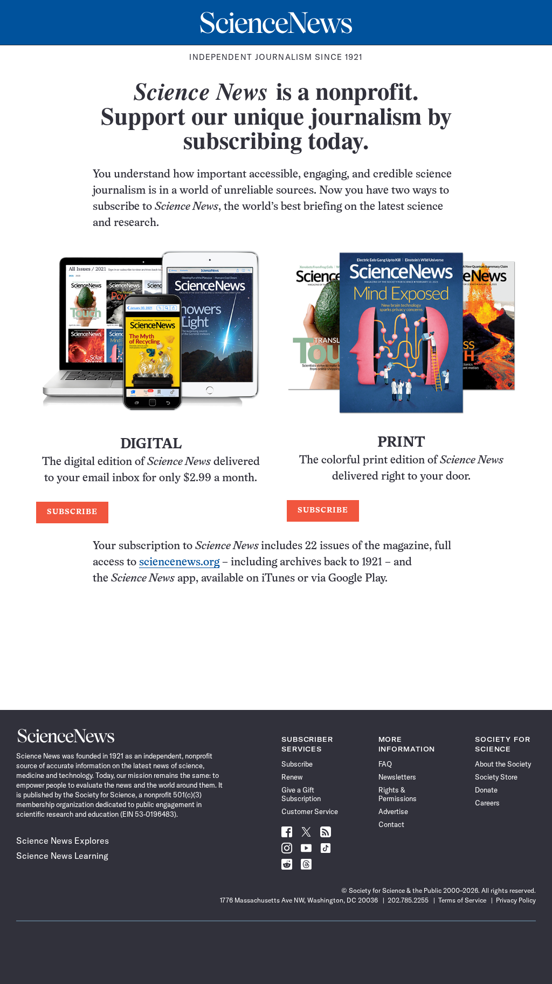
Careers (487, 802)
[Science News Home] (276, 23)
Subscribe (297, 764)
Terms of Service (462, 900)
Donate (486, 789)
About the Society (503, 764)
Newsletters (397, 777)
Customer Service (309, 811)
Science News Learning (62, 855)
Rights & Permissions (397, 794)
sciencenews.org (179, 562)
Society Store (496, 777)
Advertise (393, 811)
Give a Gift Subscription (301, 794)
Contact (391, 824)
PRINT (401, 443)
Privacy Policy (516, 900)
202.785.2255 (408, 900)
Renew (291, 777)
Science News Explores (62, 840)
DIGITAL (151, 445)
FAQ (385, 764)
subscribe (72, 512)
